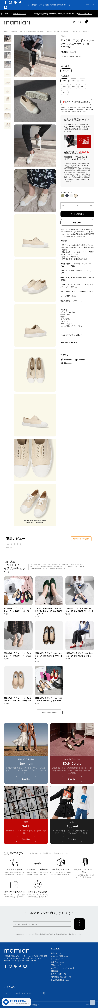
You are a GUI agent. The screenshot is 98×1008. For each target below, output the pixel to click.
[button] (79, 22)
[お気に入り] (74, 22)
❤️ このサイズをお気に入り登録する (76, 102)
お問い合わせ (56, 953)
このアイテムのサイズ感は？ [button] (71, 335)
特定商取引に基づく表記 (60, 980)
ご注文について (57, 959)
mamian (63, 36)
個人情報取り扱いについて (61, 977)
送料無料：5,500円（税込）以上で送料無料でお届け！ (49, 5)
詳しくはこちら (71, 13)
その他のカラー (66, 192)
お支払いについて (57, 962)
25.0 (82, 86)
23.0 (73, 81)
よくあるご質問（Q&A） (60, 956)
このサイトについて (58, 974)
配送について (56, 965)
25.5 (64, 92)
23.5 (82, 81)
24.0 (64, 86)
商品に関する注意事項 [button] (68, 342)
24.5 (73, 86)
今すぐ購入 (77, 222)
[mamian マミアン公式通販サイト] (17, 21)
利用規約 (54, 971)
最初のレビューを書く (81, 539)
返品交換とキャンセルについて (62, 968)
